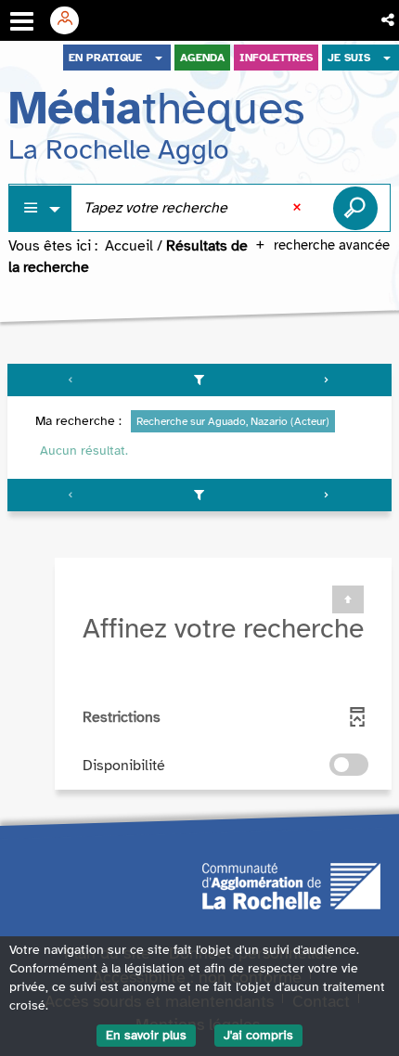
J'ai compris (258, 1035)
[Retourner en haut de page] (348, 599)
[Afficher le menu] (21, 21)
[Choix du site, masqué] (159, 58)
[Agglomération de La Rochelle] (291, 885)
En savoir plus (146, 1035)
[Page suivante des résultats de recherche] (327, 380)
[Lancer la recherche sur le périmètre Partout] (355, 208)
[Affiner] (199, 380)
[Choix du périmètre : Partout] (40, 208)
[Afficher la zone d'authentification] (71, 20)
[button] (389, 20)
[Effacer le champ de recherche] (299, 208)
